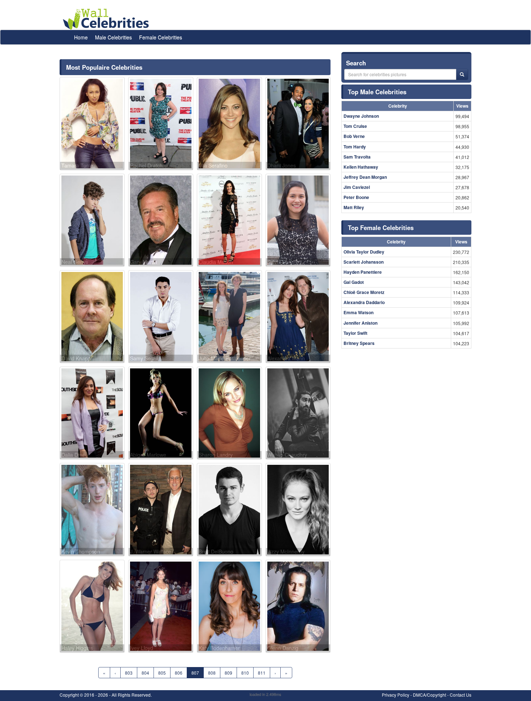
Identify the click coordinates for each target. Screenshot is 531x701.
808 (212, 673)
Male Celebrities (113, 37)
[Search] (462, 74)
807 (195, 673)
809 (228, 673)
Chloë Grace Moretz (364, 292)
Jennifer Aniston (360, 323)
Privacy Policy (395, 695)
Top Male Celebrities (377, 91)
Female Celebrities (160, 37)
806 (178, 673)
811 (262, 673)
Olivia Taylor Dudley (364, 251)
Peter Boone (356, 197)
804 (145, 673)
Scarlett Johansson (364, 262)
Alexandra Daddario (364, 302)
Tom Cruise (355, 126)
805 (162, 673)
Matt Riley (354, 207)
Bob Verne (354, 136)
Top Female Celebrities (381, 227)
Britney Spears (359, 343)
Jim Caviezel (357, 187)
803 (129, 673)
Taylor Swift (355, 333)
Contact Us (460, 695)
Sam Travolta (357, 156)
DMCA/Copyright (429, 695)
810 (245, 673)
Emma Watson (359, 312)
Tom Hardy (355, 146)
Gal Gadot (354, 282)
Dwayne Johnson (361, 116)
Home (81, 37)
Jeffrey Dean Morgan (365, 177)
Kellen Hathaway (361, 167)
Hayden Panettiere (363, 272)
